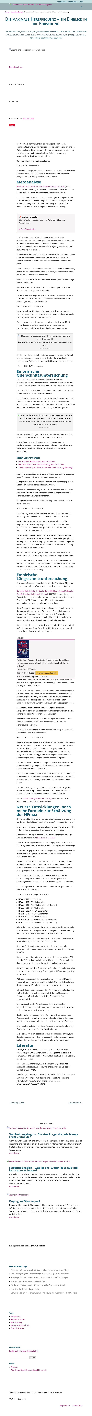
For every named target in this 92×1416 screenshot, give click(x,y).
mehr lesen (14, 1153)
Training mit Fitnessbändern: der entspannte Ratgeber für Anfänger (39, 1277)
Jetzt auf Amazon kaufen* (46, 673)
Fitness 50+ (15, 1316)
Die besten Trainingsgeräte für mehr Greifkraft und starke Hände (38, 1285)
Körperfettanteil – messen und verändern (28, 1281)
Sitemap (14, 1367)
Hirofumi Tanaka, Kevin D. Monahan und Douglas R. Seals (41, 186)
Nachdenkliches (17, 12)
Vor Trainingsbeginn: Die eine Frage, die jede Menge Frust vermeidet (43, 1135)
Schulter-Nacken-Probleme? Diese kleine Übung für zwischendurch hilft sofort (44, 1293)
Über (81, 1)
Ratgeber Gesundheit (20, 1325)
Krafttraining (16, 1322)
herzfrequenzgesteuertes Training (37, 798)
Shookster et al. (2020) (45, 838)
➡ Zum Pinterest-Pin (27, 229)
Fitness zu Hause (18, 1319)
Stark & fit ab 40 (17, 1328)
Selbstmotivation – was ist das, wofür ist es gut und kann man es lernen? (43, 1169)
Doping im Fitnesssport (24, 1201)
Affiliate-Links (28, 118)
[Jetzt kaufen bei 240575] (23, 657)
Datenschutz (72, 1)
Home (7, 12)
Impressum (61, 1)
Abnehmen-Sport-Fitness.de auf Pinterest (28, 1370)
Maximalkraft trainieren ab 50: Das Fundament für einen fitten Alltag (39, 1270)
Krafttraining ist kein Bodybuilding (25, 1289)
